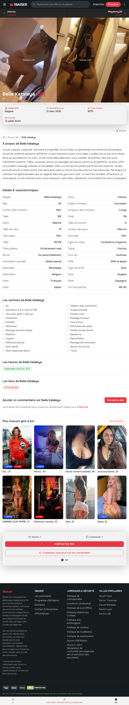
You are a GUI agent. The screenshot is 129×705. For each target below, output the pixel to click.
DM (66, 560)
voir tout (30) (117, 421)
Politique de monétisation (80, 636)
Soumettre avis (115, 400)
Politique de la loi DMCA (79, 608)
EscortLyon (105, 609)
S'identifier (98, 4)
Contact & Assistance (46, 609)
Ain (4, 98)
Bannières (40, 604)
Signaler (122, 131)
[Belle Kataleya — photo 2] (85, 60)
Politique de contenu (78, 627)
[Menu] (4, 4)
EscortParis (105, 596)
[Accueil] (4, 137)
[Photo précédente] (4, 60)
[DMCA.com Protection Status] (36, 688)
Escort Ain (13, 137)
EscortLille (105, 613)
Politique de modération (79, 631)
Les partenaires (43, 596)
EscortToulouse (108, 600)
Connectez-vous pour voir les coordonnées (66, 552)
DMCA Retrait (42, 613)
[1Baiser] (18, 4)
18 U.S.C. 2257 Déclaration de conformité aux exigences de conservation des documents (80, 651)
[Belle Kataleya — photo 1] (28, 60)
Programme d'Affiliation (47, 600)
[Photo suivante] (125, 60)
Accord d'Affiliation (77, 640)
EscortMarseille (107, 604)
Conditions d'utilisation (79, 603)
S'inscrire (113, 4)
